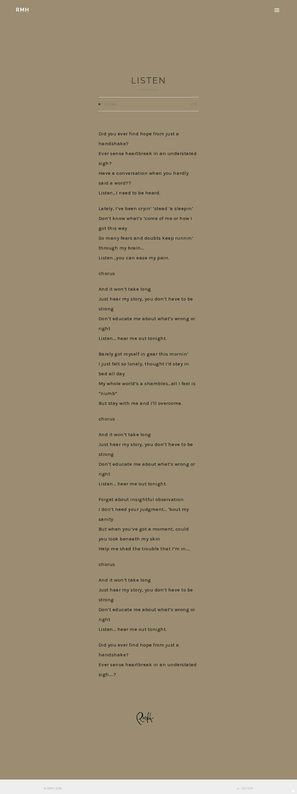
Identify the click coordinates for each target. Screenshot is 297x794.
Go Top (247, 788)
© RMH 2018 (53, 788)
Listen (148, 80)
